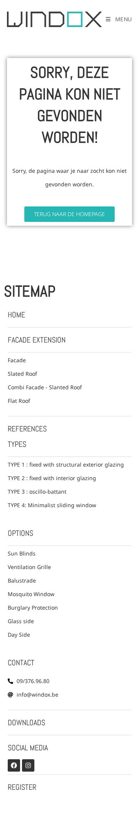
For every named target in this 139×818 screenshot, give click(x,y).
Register (22, 787)
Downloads (26, 722)
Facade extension (37, 340)
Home (16, 315)
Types (17, 444)
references (27, 429)
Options (20, 533)
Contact (21, 663)
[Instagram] (28, 765)
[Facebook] (14, 765)
